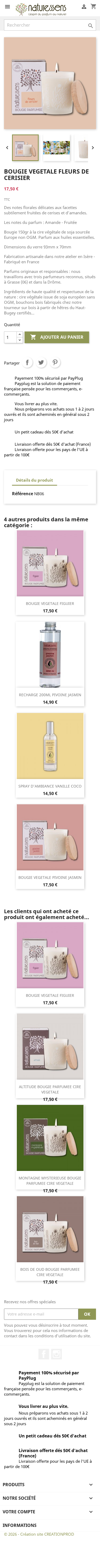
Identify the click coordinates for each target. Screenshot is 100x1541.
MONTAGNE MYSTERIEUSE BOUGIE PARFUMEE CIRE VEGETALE (50, 1180)
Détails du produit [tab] (34, 480)
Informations (20, 1525)
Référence (22, 493)
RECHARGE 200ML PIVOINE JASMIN (50, 694)
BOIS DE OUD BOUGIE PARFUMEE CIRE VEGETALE (50, 1272)
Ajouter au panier (56, 337)
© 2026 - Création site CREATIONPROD (39, 1534)
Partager (27, 362)
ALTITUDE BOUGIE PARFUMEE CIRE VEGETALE (50, 1089)
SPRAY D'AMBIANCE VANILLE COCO (50, 786)
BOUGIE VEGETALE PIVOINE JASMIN (50, 877)
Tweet (41, 362)
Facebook (43, 1354)
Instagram (56, 1354)
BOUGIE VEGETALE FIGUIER (50, 603)
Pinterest (55, 362)
